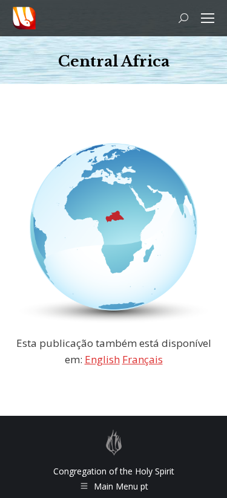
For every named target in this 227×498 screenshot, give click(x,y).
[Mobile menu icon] (207, 18)
